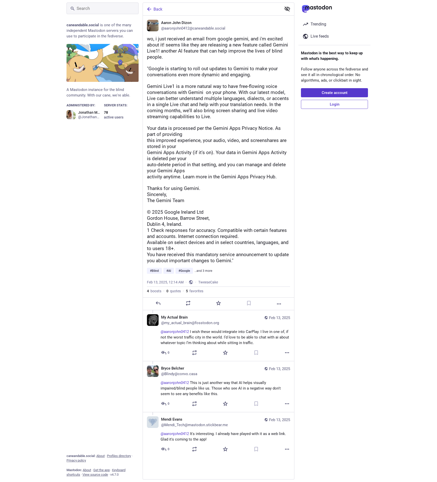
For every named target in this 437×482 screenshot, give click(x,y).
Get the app (101, 470)
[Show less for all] (287, 9)
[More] (279, 304)
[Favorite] (218, 303)
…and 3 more (203, 271)
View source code (95, 474)
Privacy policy (76, 460)
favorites (194, 291)
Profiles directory (119, 456)
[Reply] (158, 303)
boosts (154, 291)
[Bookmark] (249, 303)
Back (158, 9)
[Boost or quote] (188, 303)
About (100, 456)
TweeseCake (208, 282)
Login (334, 104)
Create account (334, 92)
